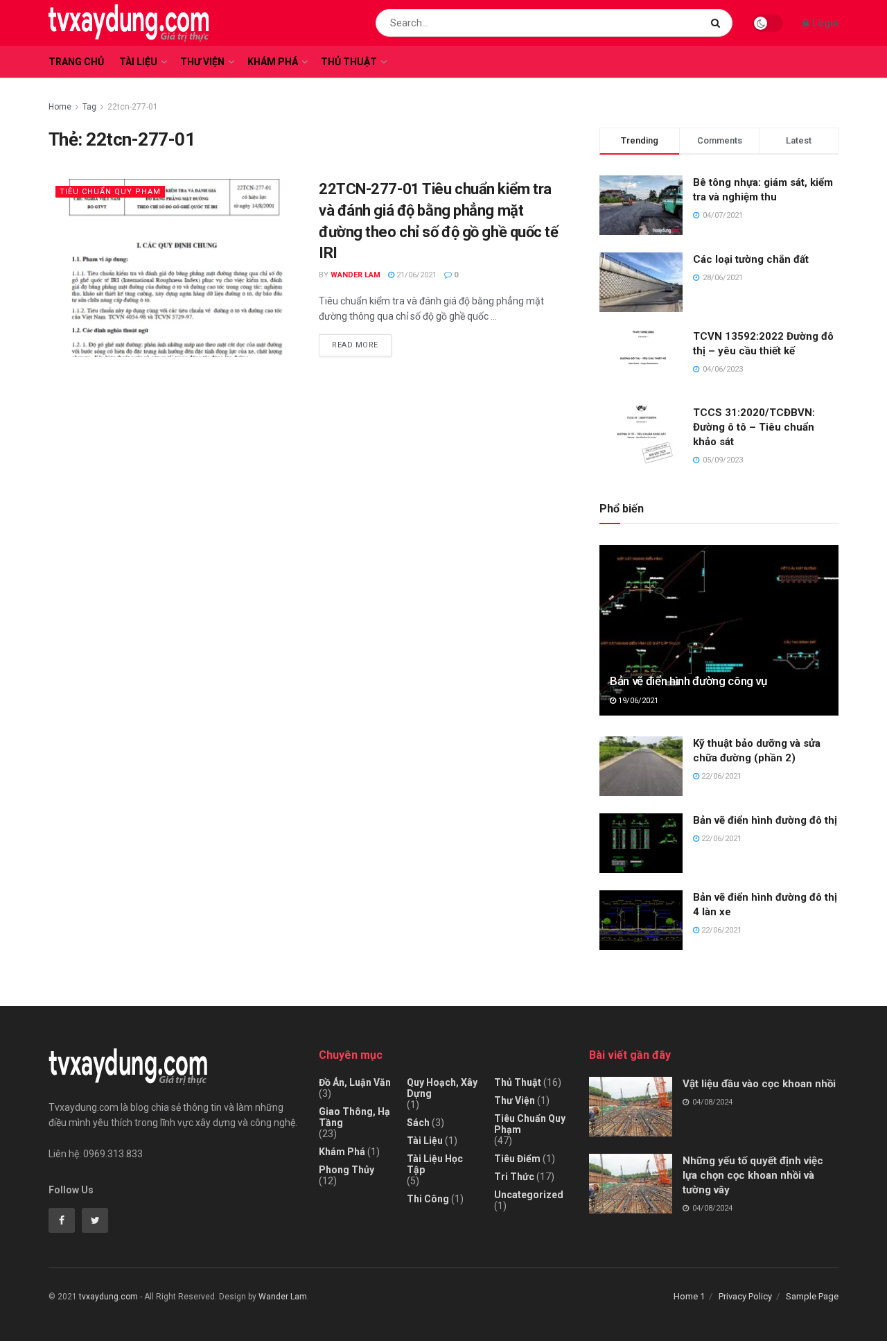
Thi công (428, 1198)
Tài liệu (138, 61)
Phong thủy (346, 1169)
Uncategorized (528, 1194)
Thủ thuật (349, 61)
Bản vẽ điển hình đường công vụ (688, 681)
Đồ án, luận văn (355, 1082)
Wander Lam (355, 274)
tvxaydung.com (108, 1296)
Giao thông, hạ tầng (354, 1117)
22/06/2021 (720, 776)
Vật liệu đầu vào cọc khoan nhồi (759, 1084)
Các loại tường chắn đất (751, 259)
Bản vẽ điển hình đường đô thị (765, 820)
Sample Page (812, 1296)
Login (824, 22)
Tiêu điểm (517, 1158)
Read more (355, 344)
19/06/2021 (637, 700)
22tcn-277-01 (132, 107)
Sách (418, 1122)
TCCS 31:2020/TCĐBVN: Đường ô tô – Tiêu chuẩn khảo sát (754, 427)
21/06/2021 (415, 274)
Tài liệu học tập (435, 1164)
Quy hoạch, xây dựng (442, 1088)
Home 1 (689, 1296)
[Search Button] (718, 23)
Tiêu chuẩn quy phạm (110, 191)
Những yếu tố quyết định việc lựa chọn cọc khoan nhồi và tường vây (753, 1175)
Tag (89, 107)
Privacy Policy (745, 1296)
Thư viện (202, 61)
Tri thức (514, 1176)
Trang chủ (76, 61)
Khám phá (272, 61)
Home (60, 107)
